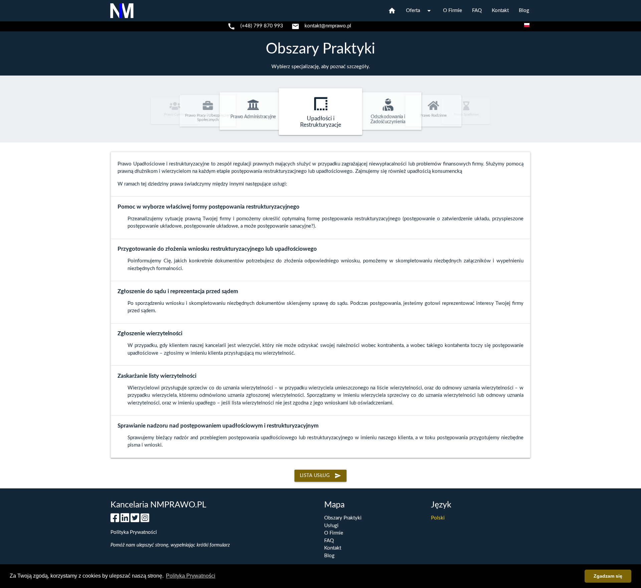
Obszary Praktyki (320, 49)
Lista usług (321, 475)
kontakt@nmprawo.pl (327, 25)
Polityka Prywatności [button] (190, 576)
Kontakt (500, 10)
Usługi (331, 525)
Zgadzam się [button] (608, 576)
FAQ (477, 10)
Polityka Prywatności (134, 532)
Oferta (419, 11)
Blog (524, 10)
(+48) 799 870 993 (261, 25)
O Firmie (452, 10)
